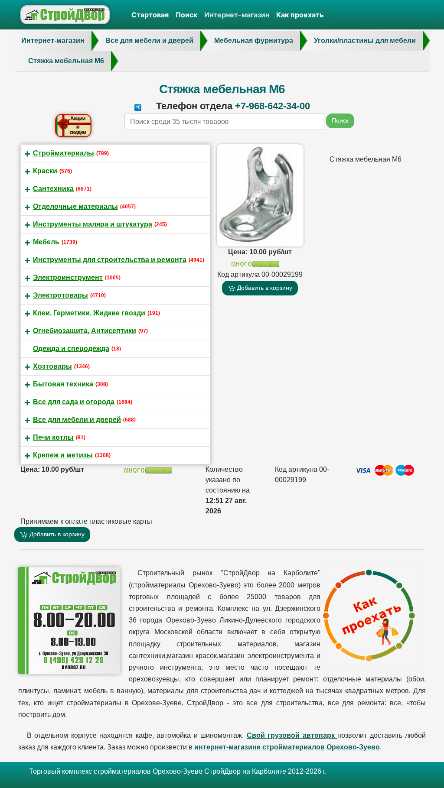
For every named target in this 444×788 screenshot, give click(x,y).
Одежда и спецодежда (71, 348)
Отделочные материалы (75, 206)
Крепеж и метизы (63, 455)
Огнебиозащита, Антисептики (84, 330)
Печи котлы (53, 437)
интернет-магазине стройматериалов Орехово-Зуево (287, 747)
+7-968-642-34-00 (272, 106)
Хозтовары (52, 366)
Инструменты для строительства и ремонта (109, 259)
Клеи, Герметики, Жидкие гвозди (89, 313)
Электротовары (60, 295)
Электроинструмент (68, 277)
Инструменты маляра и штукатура (92, 224)
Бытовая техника (63, 384)
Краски (45, 171)
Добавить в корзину (263, 287)
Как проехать (299, 14)
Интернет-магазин (236, 14)
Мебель (46, 242)
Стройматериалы (63, 153)
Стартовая (150, 14)
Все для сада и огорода (73, 401)
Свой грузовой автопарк (292, 735)
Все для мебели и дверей (77, 419)
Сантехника (53, 188)
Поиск (186, 14)
